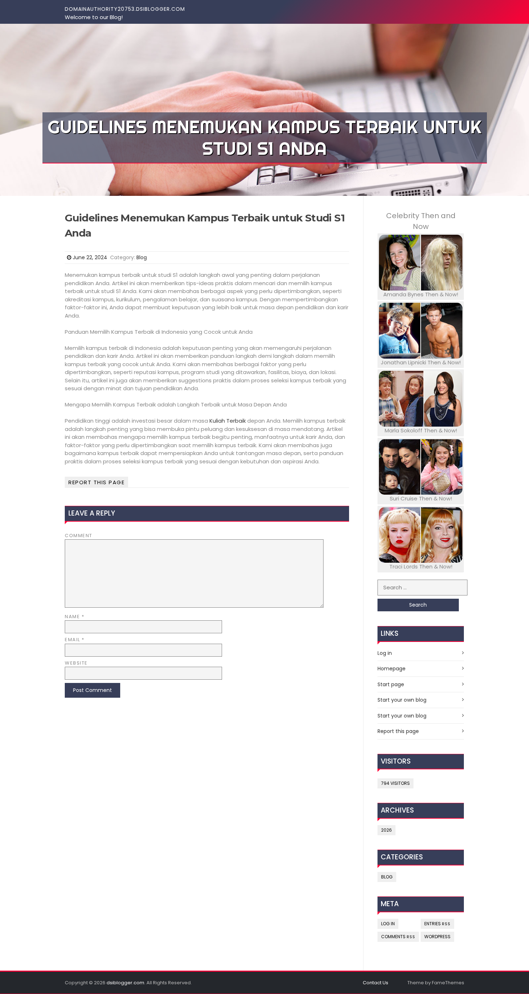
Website (76, 663)
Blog (141, 257)
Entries (437, 924)
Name (74, 616)
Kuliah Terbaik (227, 420)
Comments (398, 937)
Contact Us (375, 982)
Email (75, 639)
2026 (386, 830)
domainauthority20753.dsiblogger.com (125, 9)
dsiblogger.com (125, 982)
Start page (390, 684)
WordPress (437, 937)
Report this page (96, 482)
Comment (78, 535)
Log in (384, 653)
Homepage (391, 668)
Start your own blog (401, 699)
